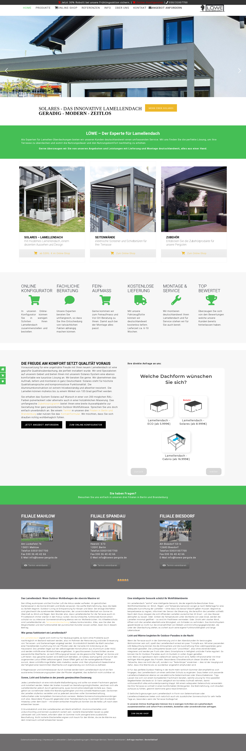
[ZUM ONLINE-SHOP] (142, 719)
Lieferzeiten (60, 740)
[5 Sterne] (127, 580)
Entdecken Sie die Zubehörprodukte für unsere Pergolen (190, 241)
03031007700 (39, 550)
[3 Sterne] (123, 580)
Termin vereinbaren (38, 565)
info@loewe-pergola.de (43, 557)
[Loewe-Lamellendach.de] (212, 8)
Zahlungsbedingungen (78, 740)
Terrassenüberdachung (57, 622)
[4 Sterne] (125, 580)
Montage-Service (98, 740)
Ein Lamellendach (30, 638)
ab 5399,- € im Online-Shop (54, 253)
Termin (67, 410)
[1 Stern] (118, 580)
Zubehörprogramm (49, 403)
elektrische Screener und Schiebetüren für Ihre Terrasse (121, 241)
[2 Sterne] (121, 580)
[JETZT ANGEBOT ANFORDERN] (43, 431)
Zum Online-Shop (125, 253)
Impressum (48, 740)
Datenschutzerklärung (31, 740)
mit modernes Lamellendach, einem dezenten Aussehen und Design (46, 241)
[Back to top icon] (132, 748)
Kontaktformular (70, 413)
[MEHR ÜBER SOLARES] (163, 114)
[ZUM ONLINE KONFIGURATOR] (87, 431)
